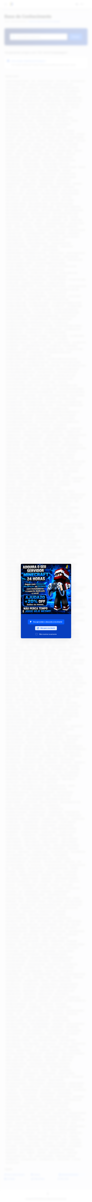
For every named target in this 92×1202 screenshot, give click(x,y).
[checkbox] (36, 634)
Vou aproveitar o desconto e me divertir (47, 622)
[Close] (66, 567)
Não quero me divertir (47, 628)
